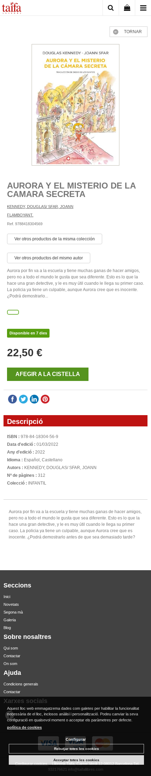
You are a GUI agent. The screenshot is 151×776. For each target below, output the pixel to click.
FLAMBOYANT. (20, 215)
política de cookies (24, 727)
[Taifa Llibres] (11, 9)
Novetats (11, 604)
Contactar (12, 656)
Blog (7, 628)
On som (10, 663)
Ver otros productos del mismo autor (48, 257)
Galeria (10, 620)
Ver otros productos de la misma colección (54, 238)
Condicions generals (21, 684)
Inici (7, 597)
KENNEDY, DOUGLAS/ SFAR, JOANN (40, 206)
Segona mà (13, 612)
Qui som (11, 648)
